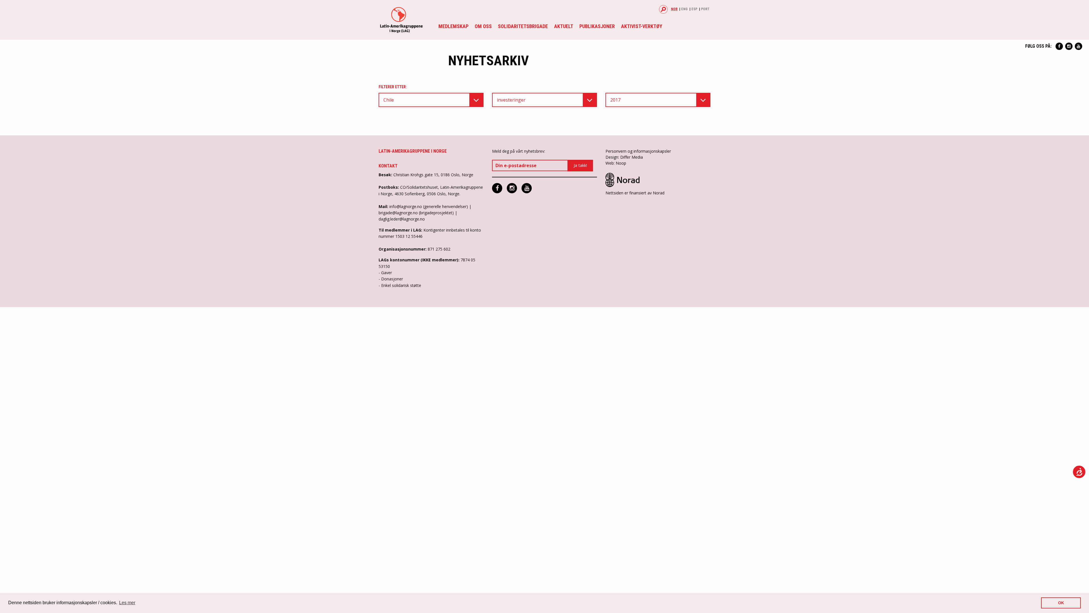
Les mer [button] (127, 602)
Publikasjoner (597, 26)
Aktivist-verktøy (641, 26)
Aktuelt (563, 26)
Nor (674, 9)
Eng (684, 9)
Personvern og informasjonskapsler (638, 151)
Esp (694, 9)
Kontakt (388, 166)
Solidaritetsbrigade (523, 26)
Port (705, 9)
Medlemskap (453, 26)
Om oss (483, 26)
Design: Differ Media (624, 157)
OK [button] (1061, 603)
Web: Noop (615, 163)
